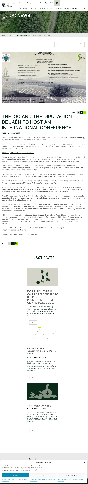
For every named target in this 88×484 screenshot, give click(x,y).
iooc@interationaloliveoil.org (25, 234)
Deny (43, 475)
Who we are (23, 8)
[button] (84, 462)
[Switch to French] (79, 8)
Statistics (67, 8)
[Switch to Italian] (82, 8)
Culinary (28, 3)
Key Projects (51, 8)
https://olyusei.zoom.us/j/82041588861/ (18, 153)
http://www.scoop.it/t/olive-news (15, 230)
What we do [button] (32, 8)
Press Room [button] (41, 8)
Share (73, 112)
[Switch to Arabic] (73, 8)
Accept (15, 475)
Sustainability (38, 3)
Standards (59, 8)
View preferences (71, 475)
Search (50, 3)
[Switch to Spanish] (85, 8)
